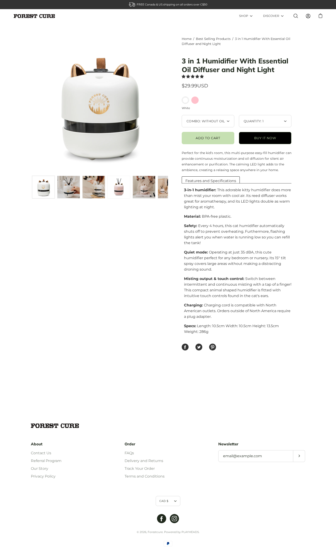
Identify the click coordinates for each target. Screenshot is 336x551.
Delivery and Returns (144, 461)
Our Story (39, 468)
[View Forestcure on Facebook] (161, 518)
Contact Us (41, 453)
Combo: (206, 121)
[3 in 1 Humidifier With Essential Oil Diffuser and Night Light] (43, 187)
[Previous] (31, 105)
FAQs (129, 453)
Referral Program (46, 461)
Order (130, 444)
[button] (193, 76)
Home (187, 39)
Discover (271, 16)
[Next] (168, 105)
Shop (243, 16)
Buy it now (265, 138)
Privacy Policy (43, 476)
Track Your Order (140, 468)
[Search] (296, 16)
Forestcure (155, 532)
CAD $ (163, 501)
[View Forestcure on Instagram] (174, 518)
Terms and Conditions (145, 476)
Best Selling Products (213, 39)
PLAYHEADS (190, 532)
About (37, 444)
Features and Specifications (210, 181)
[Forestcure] (34, 16)
